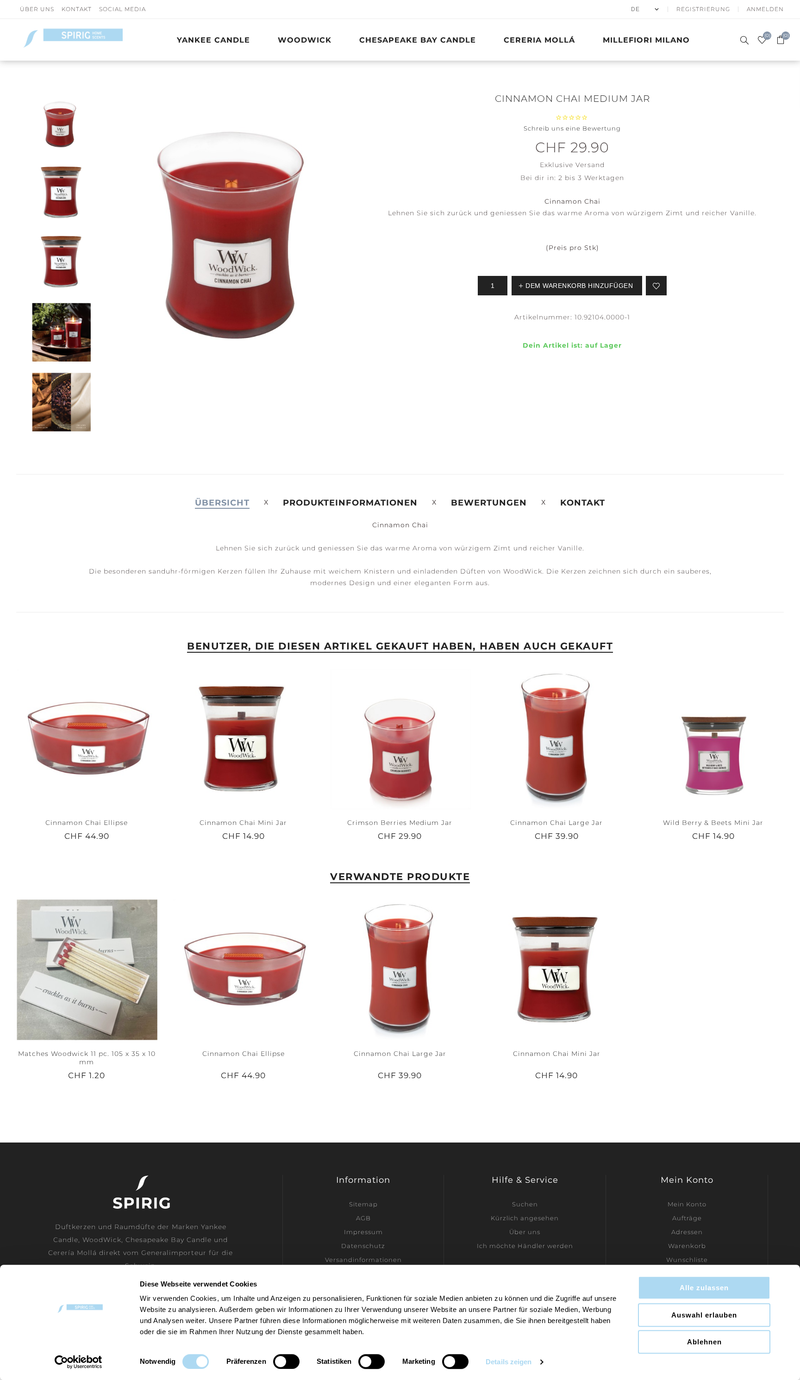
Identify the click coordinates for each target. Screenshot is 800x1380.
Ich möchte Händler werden (525, 1245)
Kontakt (77, 9)
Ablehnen (704, 1342)
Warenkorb (687, 1245)
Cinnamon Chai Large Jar (556, 822)
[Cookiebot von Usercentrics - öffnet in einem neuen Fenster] (78, 1362)
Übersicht (222, 503)
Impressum (363, 1232)
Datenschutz (363, 1245)
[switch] (286, 1361)
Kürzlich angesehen (525, 1218)
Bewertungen (489, 503)
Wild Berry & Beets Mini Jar (713, 822)
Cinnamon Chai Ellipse (86, 822)
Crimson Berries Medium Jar (399, 822)
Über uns (37, 9)
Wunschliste (687, 1259)
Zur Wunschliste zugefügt (656, 285)
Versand (590, 165)
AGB (363, 1218)
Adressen (687, 1232)
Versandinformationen (363, 1259)
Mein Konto (687, 1204)
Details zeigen (508, 1362)
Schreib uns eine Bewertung (572, 128)
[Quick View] (77, 739)
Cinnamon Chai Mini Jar (243, 822)
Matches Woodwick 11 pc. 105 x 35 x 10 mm (87, 1057)
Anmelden (765, 9)
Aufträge (687, 1218)
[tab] (222, 503)
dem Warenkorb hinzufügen (96, 739)
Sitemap (363, 1204)
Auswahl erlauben (704, 1315)
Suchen (525, 1204)
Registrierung (703, 9)
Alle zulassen (704, 1288)
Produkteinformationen (350, 503)
